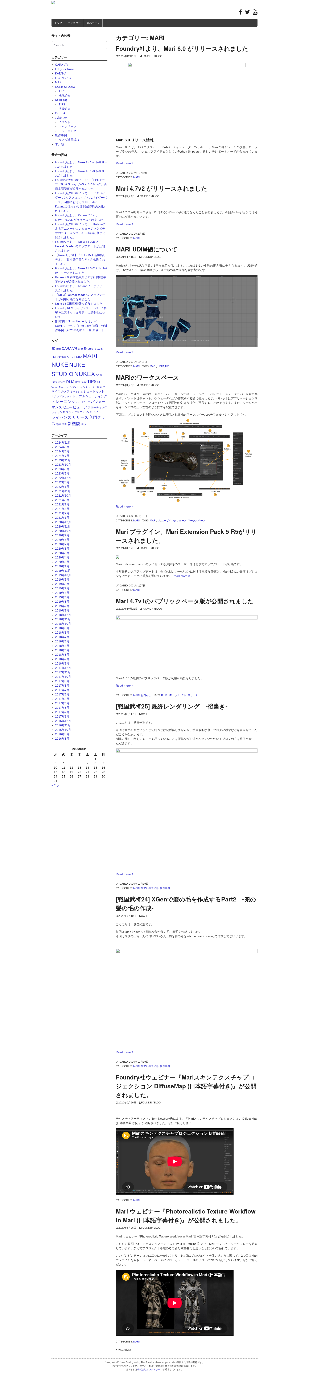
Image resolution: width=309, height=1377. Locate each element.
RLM (70, 381)
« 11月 (56, 785)
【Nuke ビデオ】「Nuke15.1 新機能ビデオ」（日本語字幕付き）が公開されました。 (80, 259)
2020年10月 (63, 531)
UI (158, 520)
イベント (64, 122)
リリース (193, 695)
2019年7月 (62, 588)
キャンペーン (67, 126)
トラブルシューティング (90, 396)
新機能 (74, 423)
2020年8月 (62, 539)
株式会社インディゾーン (150, 1369)
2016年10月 (63, 729)
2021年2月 (62, 513)
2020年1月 (62, 566)
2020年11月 (63, 526)
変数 (64, 424)
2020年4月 (62, 557)
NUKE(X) (61, 100)
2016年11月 (63, 725)
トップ (58, 22)
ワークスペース (196, 520)
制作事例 (165, 888)
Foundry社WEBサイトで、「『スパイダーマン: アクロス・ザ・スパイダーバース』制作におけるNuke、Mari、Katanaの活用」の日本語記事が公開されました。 (81, 202)
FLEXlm (98, 348)
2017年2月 (62, 712)
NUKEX (84, 373)
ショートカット (94, 391)
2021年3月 (62, 508)
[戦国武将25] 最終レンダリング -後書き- (171, 706)
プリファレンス (83, 412)
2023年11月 (63, 460)
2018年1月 (62, 663)
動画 (58, 424)
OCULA (60, 113)
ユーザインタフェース (173, 520)
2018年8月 (62, 632)
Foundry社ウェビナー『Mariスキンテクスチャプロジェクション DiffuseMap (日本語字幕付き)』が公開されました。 (186, 1086)
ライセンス (61, 417)
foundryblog (152, 56)
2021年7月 (62, 504)
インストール (87, 387)
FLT (54, 356)
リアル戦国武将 (149, 888)
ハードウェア (83, 402)
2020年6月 (62, 548)
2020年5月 (62, 553)
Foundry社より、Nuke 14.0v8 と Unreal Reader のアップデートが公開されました (80, 246)
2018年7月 (62, 637)
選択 (83, 424)
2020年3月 (62, 562)
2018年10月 (63, 623)
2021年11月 (63, 491)
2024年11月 (63, 442)
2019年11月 (63, 570)
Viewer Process (60, 387)
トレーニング (67, 131)
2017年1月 (62, 716)
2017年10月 (63, 676)
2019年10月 (63, 575)
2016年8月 (62, 738)
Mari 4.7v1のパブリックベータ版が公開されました (185, 601)
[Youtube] (255, 13)
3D (53, 348)
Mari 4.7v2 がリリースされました (161, 188)
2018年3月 (62, 654)
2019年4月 (62, 597)
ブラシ (70, 412)
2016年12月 (63, 721)
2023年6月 (62, 469)
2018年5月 (62, 645)
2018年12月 (63, 615)
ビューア (80, 407)
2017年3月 (62, 707)
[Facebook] (240, 13)
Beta (164, 695)
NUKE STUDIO (65, 86)
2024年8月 (62, 451)
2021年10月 (63, 495)
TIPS (62, 91)
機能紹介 (64, 95)
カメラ (65, 391)
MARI (136, 177)
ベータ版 (181, 695)
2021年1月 (62, 517)
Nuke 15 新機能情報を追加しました (78, 303)
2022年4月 (62, 482)
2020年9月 (62, 535)
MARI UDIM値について (147, 249)
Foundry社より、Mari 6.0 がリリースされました (182, 48)
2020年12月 (63, 522)
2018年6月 (62, 641)
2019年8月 (62, 584)
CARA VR (61, 64)
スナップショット (62, 396)
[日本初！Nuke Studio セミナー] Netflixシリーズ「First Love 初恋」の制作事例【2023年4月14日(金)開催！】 (81, 326)
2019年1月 (62, 610)
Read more (124, 163)
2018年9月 (62, 628)
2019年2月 (62, 606)
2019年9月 (62, 579)
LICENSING (63, 78)
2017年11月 (63, 672)
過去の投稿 (124, 1349)
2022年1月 (62, 486)
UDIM (160, 366)
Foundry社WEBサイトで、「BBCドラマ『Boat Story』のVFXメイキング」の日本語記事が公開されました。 (81, 184)
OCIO (99, 375)
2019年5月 (62, 592)
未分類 (59, 144)
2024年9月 (62, 447)
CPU (80, 349)
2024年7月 (62, 455)
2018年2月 (62, 659)
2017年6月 (62, 694)
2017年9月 (62, 681)
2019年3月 (62, 601)
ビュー (67, 407)
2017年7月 (62, 690)
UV (167, 366)
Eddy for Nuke (64, 69)
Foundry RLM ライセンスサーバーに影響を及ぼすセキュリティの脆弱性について (81, 312)
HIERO (78, 357)
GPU (70, 356)
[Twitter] (247, 13)
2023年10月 (63, 464)
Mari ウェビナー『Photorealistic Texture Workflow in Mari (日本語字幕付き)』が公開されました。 (186, 1215)
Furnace (61, 356)
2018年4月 (62, 650)
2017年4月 (62, 703)
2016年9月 (62, 734)
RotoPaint (80, 382)
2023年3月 (62, 473)
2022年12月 (63, 478)
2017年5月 (62, 698)
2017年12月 (63, 668)
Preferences (58, 382)
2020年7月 (62, 544)
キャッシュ (76, 391)
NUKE (60, 364)
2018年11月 (63, 619)
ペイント (98, 412)
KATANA (60, 73)
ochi (144, 714)
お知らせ (146, 695)
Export (88, 348)
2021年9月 (62, 500)
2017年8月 (62, 685)
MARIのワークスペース (147, 377)
